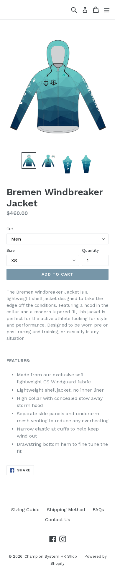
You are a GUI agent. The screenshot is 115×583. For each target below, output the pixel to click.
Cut (9, 228)
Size (10, 250)
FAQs (98, 509)
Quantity (90, 250)
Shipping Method (66, 509)
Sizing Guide (25, 509)
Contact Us (57, 519)
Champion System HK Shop (50, 556)
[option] (28, 160)
